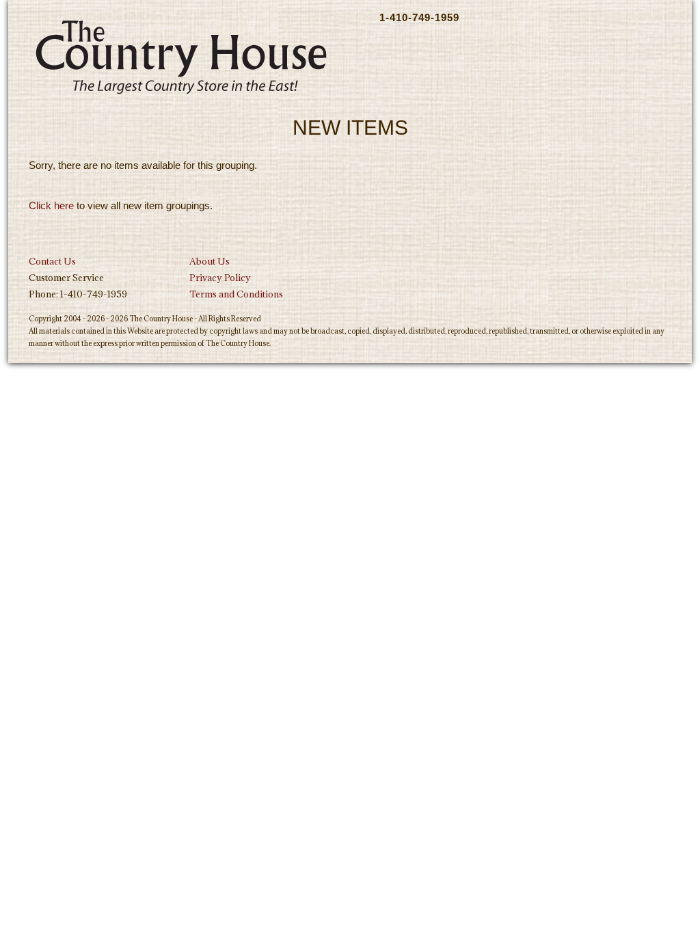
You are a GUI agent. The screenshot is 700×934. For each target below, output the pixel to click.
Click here (51, 205)
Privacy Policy (220, 277)
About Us (209, 261)
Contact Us (52, 261)
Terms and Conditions (236, 294)
